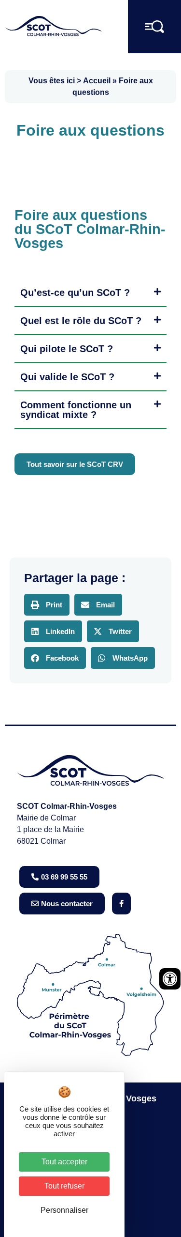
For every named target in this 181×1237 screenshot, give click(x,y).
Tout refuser (64, 1186)
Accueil (97, 81)
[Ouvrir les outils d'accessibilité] (170, 979)
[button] (90, 293)
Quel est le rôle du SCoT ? (80, 320)
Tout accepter (64, 1162)
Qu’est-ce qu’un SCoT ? (75, 292)
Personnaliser (64, 1210)
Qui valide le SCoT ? (67, 376)
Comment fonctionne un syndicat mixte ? (75, 410)
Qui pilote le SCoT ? (66, 348)
